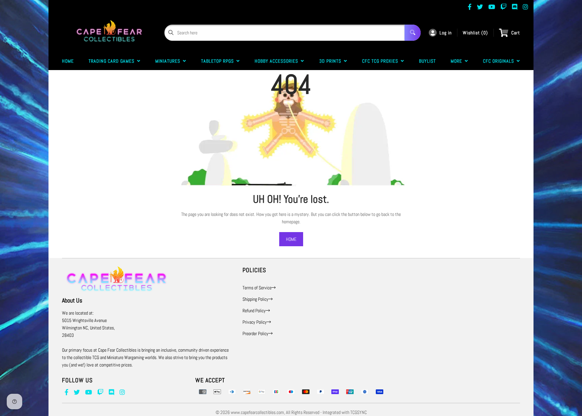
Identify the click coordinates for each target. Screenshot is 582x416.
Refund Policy (254, 311)
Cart (515, 33)
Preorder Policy (255, 333)
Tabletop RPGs (218, 61)
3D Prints (331, 61)
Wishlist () (475, 33)
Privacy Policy (255, 322)
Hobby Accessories (278, 61)
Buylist (427, 61)
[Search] (413, 33)
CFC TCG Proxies (381, 61)
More (458, 61)
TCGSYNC (358, 412)
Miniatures (169, 61)
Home (68, 61)
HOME (291, 239)
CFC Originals (500, 61)
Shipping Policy (255, 299)
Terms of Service (257, 288)
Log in (446, 33)
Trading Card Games (113, 61)
